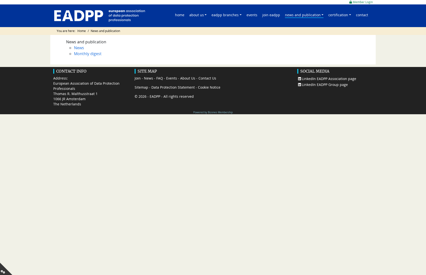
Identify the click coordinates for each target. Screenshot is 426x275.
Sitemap (141, 87)
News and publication (303, 15)
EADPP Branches (225, 15)
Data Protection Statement (173, 87)
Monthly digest (88, 53)
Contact (362, 15)
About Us (187, 78)
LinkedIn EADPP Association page (329, 78)
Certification (338, 15)
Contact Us (207, 78)
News (79, 47)
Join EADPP (271, 15)
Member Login (362, 2)
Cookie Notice (209, 87)
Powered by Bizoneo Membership (213, 112)
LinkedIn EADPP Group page (325, 84)
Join (138, 78)
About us (196, 15)
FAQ (159, 78)
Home (179, 15)
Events (252, 15)
